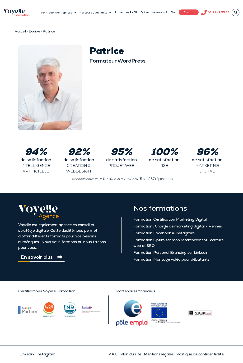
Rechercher (235, 12)
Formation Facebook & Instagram (164, 233)
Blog (173, 12)
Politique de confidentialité (200, 354)
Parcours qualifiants (93, 12)
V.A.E (113, 354)
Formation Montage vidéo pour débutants (171, 259)
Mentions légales (159, 354)
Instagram (46, 354)
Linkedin (26, 354)
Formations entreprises (56, 12)
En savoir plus (37, 257)
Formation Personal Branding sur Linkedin (170, 252)
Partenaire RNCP (126, 12)
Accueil (20, 31)
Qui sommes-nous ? (153, 12)
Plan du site (130, 354)
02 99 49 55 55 (218, 12)
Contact (188, 12)
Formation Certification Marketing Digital (170, 219)
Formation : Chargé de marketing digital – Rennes (177, 226)
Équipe (34, 31)
